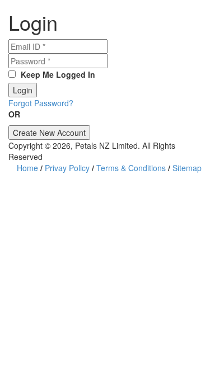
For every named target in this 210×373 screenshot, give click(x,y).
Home (27, 167)
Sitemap (187, 167)
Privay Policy (67, 167)
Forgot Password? (40, 102)
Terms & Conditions (131, 167)
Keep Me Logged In (56, 74)
